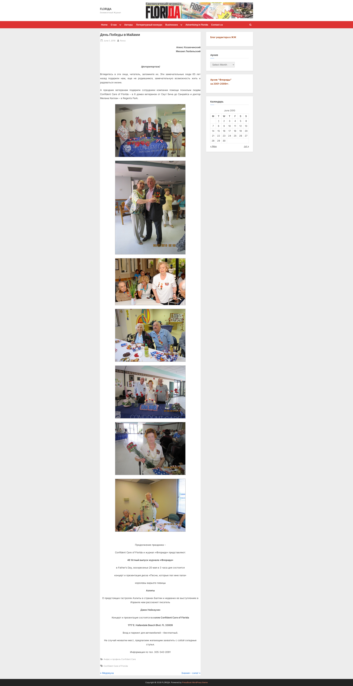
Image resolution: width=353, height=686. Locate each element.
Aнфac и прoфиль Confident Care (120, 659)
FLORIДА (105, 8)
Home (104, 24)
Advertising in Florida (196, 24)
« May (213, 146)
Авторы (128, 24)
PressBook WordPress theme (195, 682)
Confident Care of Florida (116, 666)
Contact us (217, 24)
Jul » (246, 146)
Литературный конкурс (149, 24)
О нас (114, 24)
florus (123, 40)
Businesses (171, 24)
